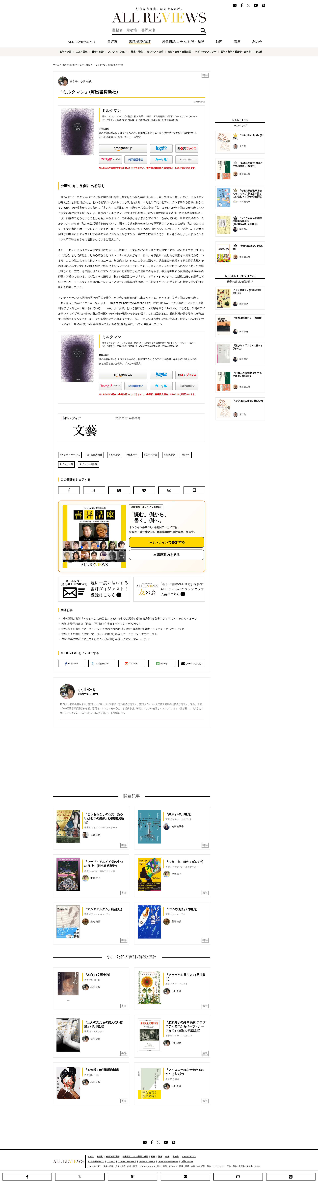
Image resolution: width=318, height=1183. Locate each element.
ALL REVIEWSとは (82, 42)
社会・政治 (98, 51)
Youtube (133, 663)
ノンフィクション (117, 51)
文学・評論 (65, 51)
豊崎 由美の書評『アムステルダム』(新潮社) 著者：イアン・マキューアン (105, 639)
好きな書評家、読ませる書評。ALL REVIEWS (159, 15)
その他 (258, 51)
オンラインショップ (127, 1161)
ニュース (111, 1161)
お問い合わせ (187, 1161)
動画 (219, 42)
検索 (203, 30)
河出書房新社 (95, 454)
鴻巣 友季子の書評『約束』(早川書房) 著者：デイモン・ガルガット (101, 623)
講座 (237, 42)
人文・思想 (81, 51)
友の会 (257, 42)
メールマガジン (194, 663)
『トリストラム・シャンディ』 (156, 276)
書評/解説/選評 (140, 42)
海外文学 (170, 454)
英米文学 (115, 454)
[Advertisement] (100, 760)
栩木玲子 (132, 454)
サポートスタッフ (147, 1161)
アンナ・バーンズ (70, 454)
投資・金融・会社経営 (179, 51)
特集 (167, 1156)
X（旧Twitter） (104, 663)
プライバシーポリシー (168, 1161)
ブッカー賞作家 (89, 464)
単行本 (186, 454)
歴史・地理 (137, 51)
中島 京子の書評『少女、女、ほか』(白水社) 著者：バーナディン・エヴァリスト (109, 634)
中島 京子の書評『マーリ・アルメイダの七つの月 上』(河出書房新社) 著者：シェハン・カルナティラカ (122, 628)
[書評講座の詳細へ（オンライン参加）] (93, 536)
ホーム (56, 65)
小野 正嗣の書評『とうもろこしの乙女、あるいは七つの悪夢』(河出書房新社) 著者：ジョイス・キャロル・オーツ (129, 618)
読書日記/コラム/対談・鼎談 (183, 42)
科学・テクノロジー (205, 51)
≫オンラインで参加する (167, 542)
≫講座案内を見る (166, 555)
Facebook (73, 663)
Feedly (163, 663)
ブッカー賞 (67, 464)
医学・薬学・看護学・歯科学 (236, 51)
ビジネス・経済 (155, 51)
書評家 (112, 42)
